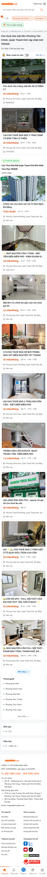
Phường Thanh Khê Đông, (16, 217)
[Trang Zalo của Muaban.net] (31, 843)
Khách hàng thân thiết (31, 828)
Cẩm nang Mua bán (8, 843)
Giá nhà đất (5, 851)
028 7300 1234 (12, 773)
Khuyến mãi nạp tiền (31, 824)
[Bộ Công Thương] (32, 864)
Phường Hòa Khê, (13, 315)
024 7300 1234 (31, 773)
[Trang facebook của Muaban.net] (26, 843)
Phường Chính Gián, (14, 266)
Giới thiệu (4, 817)
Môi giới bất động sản (9, 847)
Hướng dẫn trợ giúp (31, 831)
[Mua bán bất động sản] (9, 4)
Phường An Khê (12, 684)
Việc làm (4, 854)
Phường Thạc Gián (13, 710)
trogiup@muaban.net (15, 805)
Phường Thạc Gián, (13, 611)
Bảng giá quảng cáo (31, 817)
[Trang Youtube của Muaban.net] (26, 849)
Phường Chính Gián (14, 689)
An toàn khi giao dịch (8, 824)
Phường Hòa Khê (13, 694)
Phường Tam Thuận (14, 699)
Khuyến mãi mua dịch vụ (32, 820)
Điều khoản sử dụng (8, 828)
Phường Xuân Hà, (13, 562)
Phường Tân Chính (14, 704)
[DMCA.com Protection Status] (31, 856)
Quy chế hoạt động (8, 820)
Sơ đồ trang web (7, 831)
